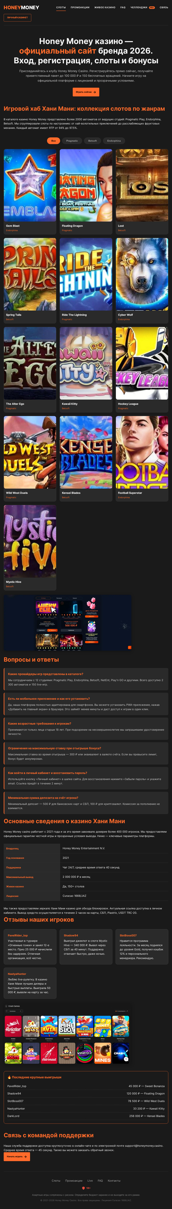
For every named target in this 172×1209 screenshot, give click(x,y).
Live (90, 1180)
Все (53, 140)
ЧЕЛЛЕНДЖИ (142, 7)
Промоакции (73, 1180)
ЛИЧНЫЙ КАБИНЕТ (17, 17)
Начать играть (15, 1156)
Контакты (114, 1180)
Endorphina (114, 140)
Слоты (56, 1180)
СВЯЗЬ (164, 7)
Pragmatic (72, 140)
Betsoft (92, 140)
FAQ (123, 7)
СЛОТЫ (61, 7)
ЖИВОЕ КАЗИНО (105, 7)
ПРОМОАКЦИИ (80, 7)
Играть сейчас (84, 92)
